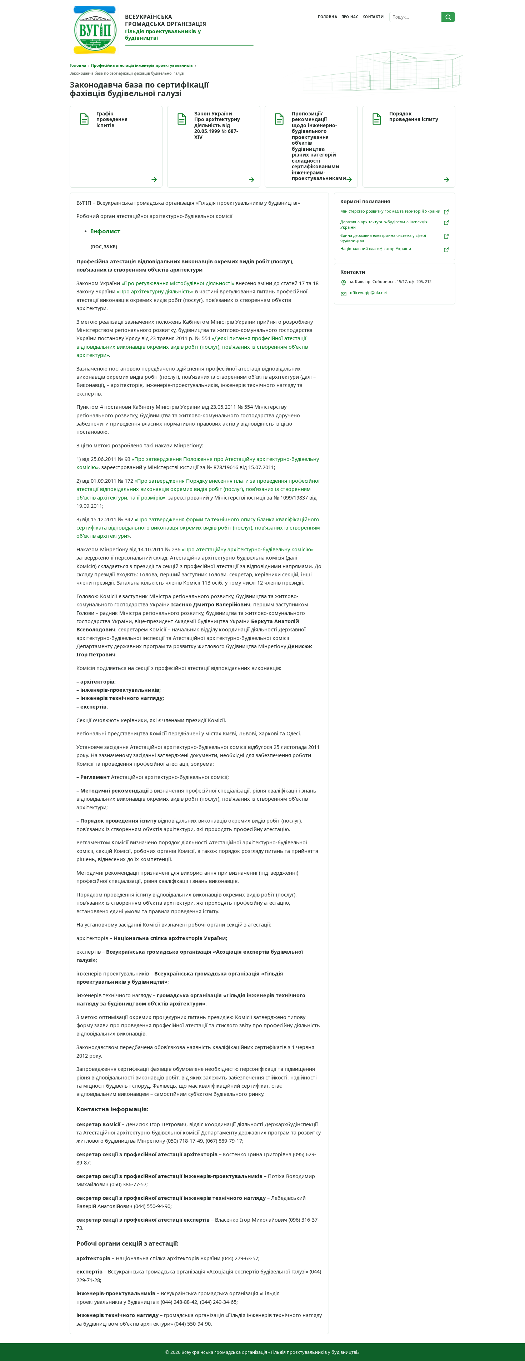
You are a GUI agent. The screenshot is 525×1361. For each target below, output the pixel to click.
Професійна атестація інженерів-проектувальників (142, 65)
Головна (327, 16)
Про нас (350, 16)
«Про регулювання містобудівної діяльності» (177, 283)
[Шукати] (448, 17)
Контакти (373, 16)
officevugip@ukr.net (368, 292)
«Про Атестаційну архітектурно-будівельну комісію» (248, 549)
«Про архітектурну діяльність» (155, 291)
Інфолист (105, 231)
